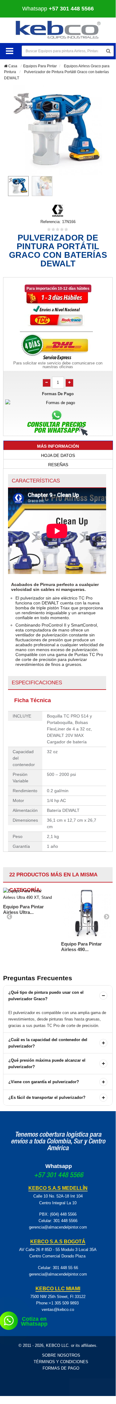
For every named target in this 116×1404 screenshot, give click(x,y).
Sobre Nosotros (61, 1355)
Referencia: (50, 221)
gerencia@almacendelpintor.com (58, 1227)
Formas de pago (61, 1368)
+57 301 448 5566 (58, 1175)
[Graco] (58, 210)
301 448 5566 (65, 1220)
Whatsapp (58, 1166)
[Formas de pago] (57, 402)
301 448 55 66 (65, 1267)
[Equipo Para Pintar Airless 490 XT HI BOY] (87, 913)
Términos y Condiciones (61, 1361)
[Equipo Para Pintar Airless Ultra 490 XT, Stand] (29, 894)
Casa (12, 66)
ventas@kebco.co (58, 1309)
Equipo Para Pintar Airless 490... (81, 946)
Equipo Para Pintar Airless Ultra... (23, 909)
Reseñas (58, 464)
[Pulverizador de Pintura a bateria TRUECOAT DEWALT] (18, 186)
